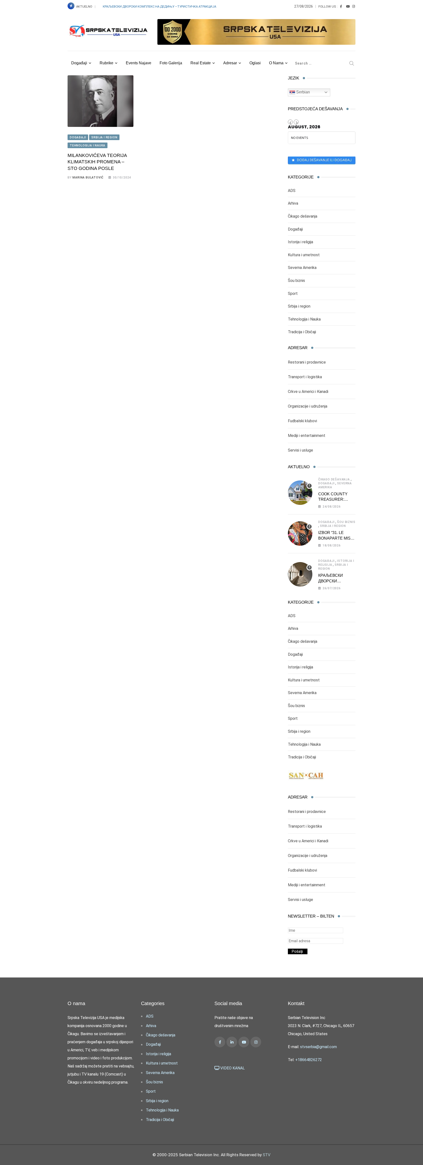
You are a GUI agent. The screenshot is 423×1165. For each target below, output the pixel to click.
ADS (291, 190)
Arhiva (293, 203)
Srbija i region (299, 306)
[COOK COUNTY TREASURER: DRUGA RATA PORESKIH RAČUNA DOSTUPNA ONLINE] (300, 492)
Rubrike (106, 63)
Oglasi (255, 63)
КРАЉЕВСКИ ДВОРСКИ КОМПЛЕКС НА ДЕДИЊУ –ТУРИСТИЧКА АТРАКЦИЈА (160, 6)
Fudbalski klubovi (302, 421)
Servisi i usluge (300, 450)
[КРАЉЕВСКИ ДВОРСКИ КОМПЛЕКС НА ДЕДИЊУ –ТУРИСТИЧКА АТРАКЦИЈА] (300, 574)
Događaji (79, 63)
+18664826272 (308, 1059)
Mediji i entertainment (306, 435)
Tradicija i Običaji (302, 332)
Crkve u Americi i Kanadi (308, 391)
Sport (293, 293)
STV (266, 1154)
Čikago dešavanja (302, 216)
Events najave (138, 63)
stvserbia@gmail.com (318, 1046)
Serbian (302, 92)
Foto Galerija (171, 63)
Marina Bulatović (88, 177)
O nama (276, 63)
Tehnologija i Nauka (304, 319)
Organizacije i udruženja (307, 406)
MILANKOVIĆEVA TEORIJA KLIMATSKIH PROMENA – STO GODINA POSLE (97, 162)
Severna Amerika (302, 267)
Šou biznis (296, 280)
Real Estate (200, 63)
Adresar (230, 63)
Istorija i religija (300, 242)
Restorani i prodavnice (307, 362)
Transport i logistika (305, 377)
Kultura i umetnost (304, 255)
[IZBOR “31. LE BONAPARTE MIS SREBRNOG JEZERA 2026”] (300, 533)
